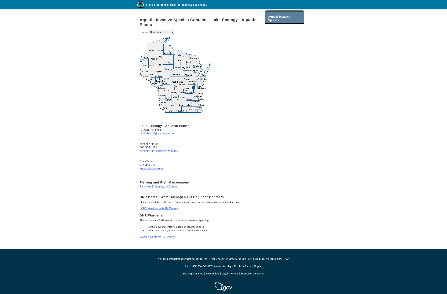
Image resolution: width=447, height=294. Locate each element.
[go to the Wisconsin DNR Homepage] (140, 7)
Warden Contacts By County (157, 237)
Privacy (234, 273)
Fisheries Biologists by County (158, 186)
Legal (225, 273)
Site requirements (193, 273)
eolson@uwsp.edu (151, 168)
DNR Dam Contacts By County (159, 208)
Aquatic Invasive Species (279, 18)
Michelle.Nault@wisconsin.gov (159, 150)
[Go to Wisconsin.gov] (223, 290)
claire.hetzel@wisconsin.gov (157, 133)
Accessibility (212, 273)
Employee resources (252, 273)
